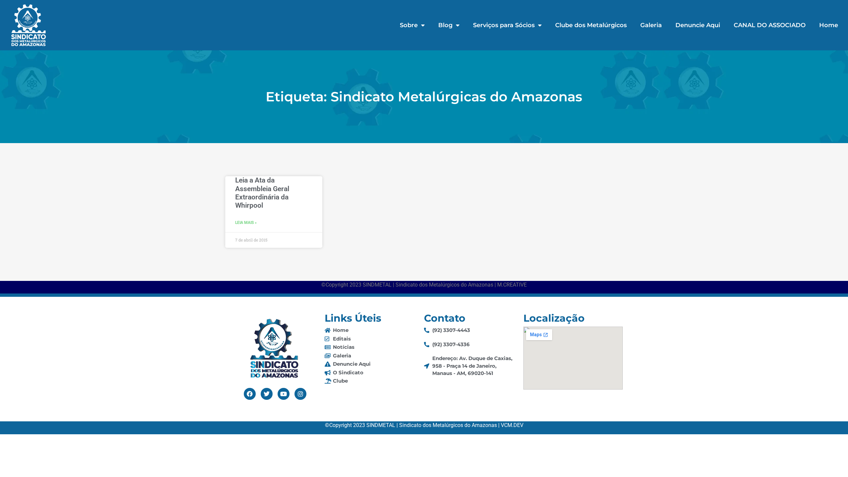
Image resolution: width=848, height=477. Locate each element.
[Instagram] (300, 394)
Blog (445, 25)
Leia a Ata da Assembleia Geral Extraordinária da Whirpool (262, 192)
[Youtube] (284, 394)
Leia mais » (246, 222)
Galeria (651, 25)
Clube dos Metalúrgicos (591, 25)
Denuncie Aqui (697, 25)
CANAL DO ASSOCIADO (770, 25)
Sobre (409, 25)
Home (828, 25)
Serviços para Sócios (504, 25)
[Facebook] (250, 394)
